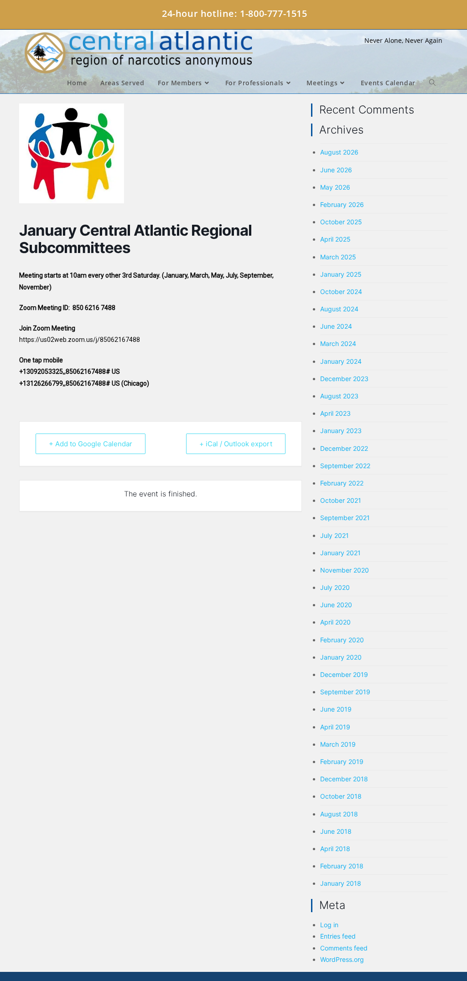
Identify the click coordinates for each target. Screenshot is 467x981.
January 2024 (341, 361)
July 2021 (334, 535)
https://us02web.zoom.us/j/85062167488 (79, 339)
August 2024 (339, 309)
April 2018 (335, 848)
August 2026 (339, 152)
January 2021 (340, 553)
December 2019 (344, 674)
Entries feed (338, 936)
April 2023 (335, 413)
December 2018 (344, 779)
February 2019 (341, 761)
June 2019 (336, 709)
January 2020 (341, 657)
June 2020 (336, 605)
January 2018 (340, 883)
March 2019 (338, 744)
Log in (329, 925)
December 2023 (344, 378)
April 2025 (335, 239)
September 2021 (345, 517)
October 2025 (341, 222)
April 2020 (335, 622)
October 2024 (341, 291)
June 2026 (336, 170)
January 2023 (341, 430)
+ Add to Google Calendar (90, 443)
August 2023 (339, 396)
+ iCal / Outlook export (235, 443)
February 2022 (341, 483)
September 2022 (345, 466)
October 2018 (341, 796)
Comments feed (344, 948)
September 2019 (345, 692)
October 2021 (340, 500)
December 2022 (344, 448)
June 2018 (336, 831)
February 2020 (342, 640)
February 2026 (342, 204)
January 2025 (341, 274)
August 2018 (339, 814)
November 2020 (344, 570)
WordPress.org (342, 959)
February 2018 (341, 866)
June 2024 (336, 326)
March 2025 (338, 257)
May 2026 (335, 187)
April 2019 (335, 727)
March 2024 (338, 343)
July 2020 (335, 587)
